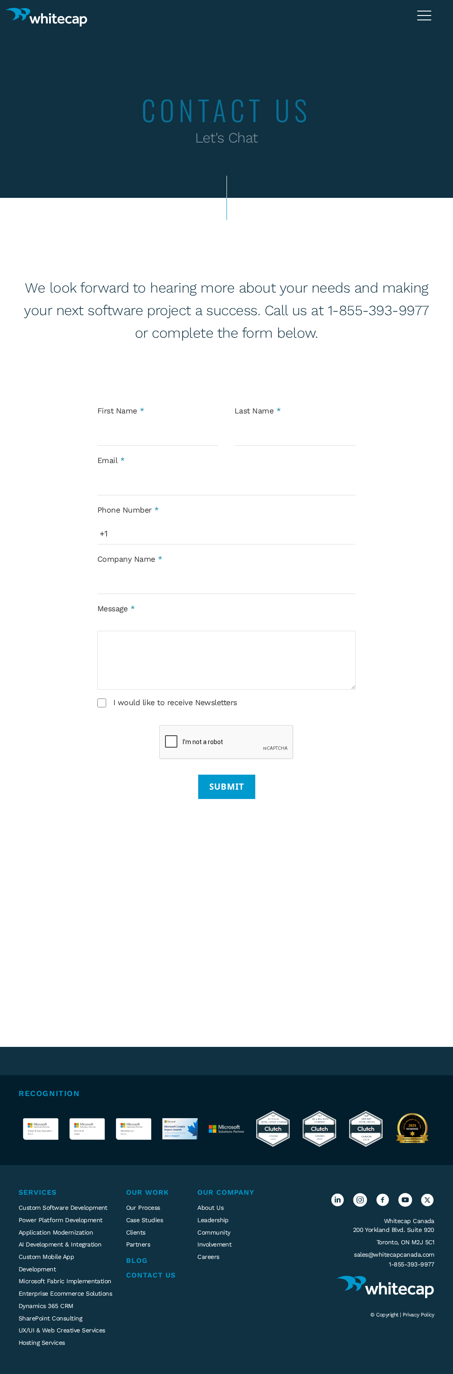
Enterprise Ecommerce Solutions (65, 1293)
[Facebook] (382, 1204)
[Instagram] (360, 1204)
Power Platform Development (60, 1219)
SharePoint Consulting (50, 1318)
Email (107, 460)
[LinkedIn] (337, 1204)
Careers (208, 1256)
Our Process (143, 1207)
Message (112, 608)
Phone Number (124, 510)
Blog (137, 1260)
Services (38, 1192)
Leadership (213, 1219)
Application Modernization (56, 1232)
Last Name (253, 410)
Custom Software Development (63, 1207)
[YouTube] (405, 1204)
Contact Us (151, 1275)
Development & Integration (60, 1244)
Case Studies (144, 1219)
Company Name (126, 559)
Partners (138, 1244)
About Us (210, 1207)
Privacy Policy (418, 1315)
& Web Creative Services (62, 1330)
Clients (136, 1232)
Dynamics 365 (46, 1305)
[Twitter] (427, 1204)
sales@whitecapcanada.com (394, 1254)
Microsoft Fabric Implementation (65, 1281)
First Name (117, 410)
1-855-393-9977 (411, 1264)
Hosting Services (42, 1342)
